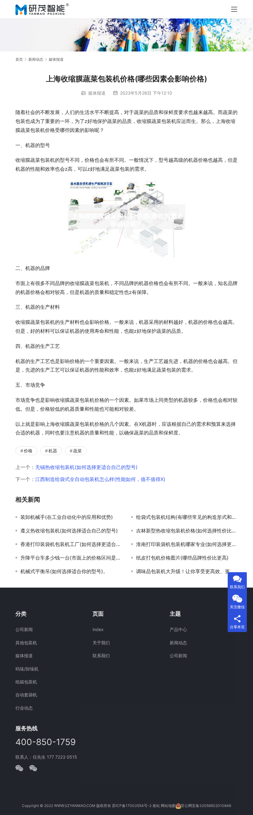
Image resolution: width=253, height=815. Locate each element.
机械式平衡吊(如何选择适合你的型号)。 (64, 571)
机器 (52, 450)
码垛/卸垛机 (27, 668)
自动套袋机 (26, 694)
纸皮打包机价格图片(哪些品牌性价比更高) (182, 557)
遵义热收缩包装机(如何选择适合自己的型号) (69, 530)
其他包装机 (26, 642)
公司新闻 (24, 629)
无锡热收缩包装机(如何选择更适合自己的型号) (86, 467)
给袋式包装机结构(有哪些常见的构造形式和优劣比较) (187, 517)
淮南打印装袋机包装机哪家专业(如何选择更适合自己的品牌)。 (187, 544)
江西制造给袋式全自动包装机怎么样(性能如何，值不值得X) (100, 479)
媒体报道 (97, 93)
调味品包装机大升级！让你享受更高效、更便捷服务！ (187, 571)
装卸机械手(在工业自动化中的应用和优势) (66, 517)
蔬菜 (77, 450)
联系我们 (101, 655)
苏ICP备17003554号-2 (131, 805)
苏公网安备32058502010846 (206, 805)
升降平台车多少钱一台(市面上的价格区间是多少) (71, 557)
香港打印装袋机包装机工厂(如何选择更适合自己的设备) (71, 544)
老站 (156, 805)
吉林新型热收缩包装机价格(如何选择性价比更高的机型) (187, 530)
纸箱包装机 (26, 681)
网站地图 (168, 805)
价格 (28, 450)
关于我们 (101, 642)
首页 (19, 59)
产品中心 (178, 629)
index (98, 629)
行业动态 (24, 708)
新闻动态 (178, 642)
